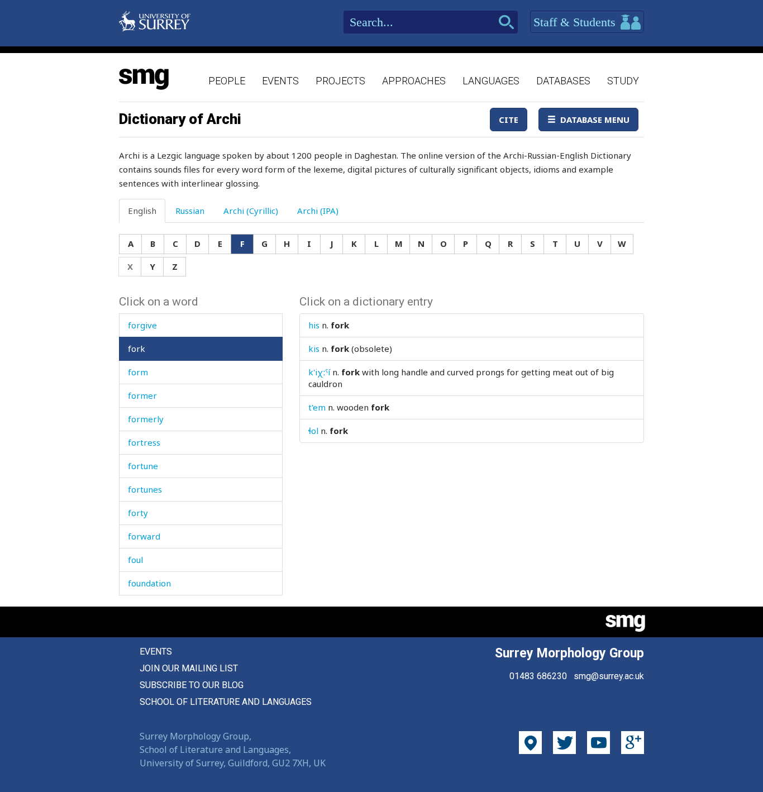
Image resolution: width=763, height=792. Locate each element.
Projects (340, 81)
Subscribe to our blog (192, 685)
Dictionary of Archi (180, 119)
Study (623, 81)
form (138, 372)
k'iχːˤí (319, 372)
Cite (508, 119)
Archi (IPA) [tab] (317, 210)
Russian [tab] (189, 210)
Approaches (414, 81)
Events (280, 81)
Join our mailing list (189, 668)
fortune (143, 465)
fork (136, 348)
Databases (563, 81)
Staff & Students (576, 22)
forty (138, 512)
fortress (144, 442)
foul (135, 559)
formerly (146, 418)
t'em (317, 407)
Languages (490, 81)
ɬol (313, 430)
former (142, 395)
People (226, 81)
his (313, 325)
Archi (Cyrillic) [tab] (250, 210)
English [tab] (142, 210)
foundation (149, 583)
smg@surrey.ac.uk (609, 676)
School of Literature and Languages (226, 701)
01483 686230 (538, 676)
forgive (142, 325)
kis (313, 348)
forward (144, 536)
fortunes (145, 489)
